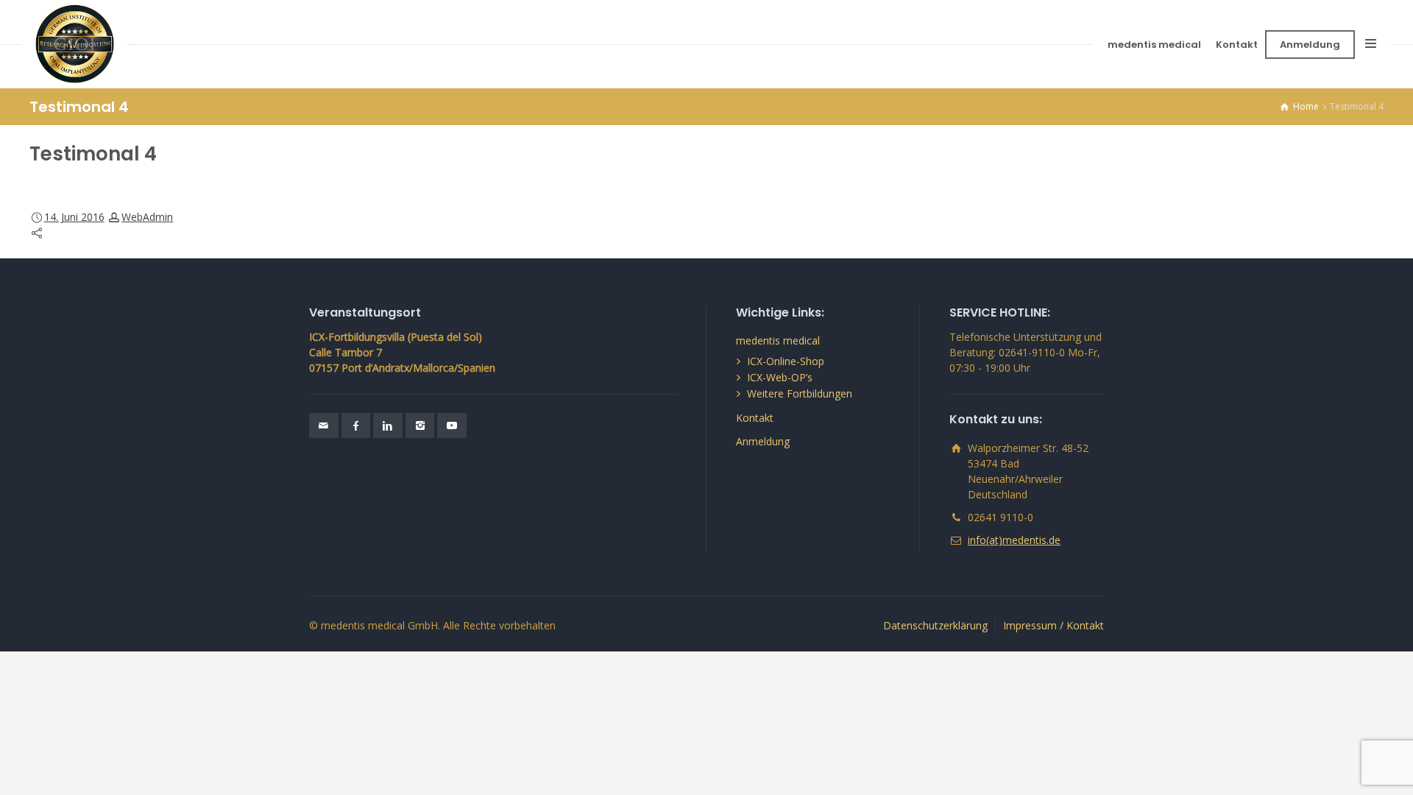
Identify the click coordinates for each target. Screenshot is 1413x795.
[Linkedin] (388, 425)
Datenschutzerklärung (935, 625)
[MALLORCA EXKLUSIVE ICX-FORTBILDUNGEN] (74, 44)
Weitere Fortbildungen (799, 393)
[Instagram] (420, 425)
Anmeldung (1310, 45)
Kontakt (1237, 45)
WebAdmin (147, 217)
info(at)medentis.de (1014, 540)
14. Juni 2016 (74, 217)
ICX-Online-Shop (785, 361)
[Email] (324, 425)
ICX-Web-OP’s (779, 377)
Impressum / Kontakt (1053, 625)
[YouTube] (452, 425)
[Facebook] (356, 425)
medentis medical (1154, 45)
